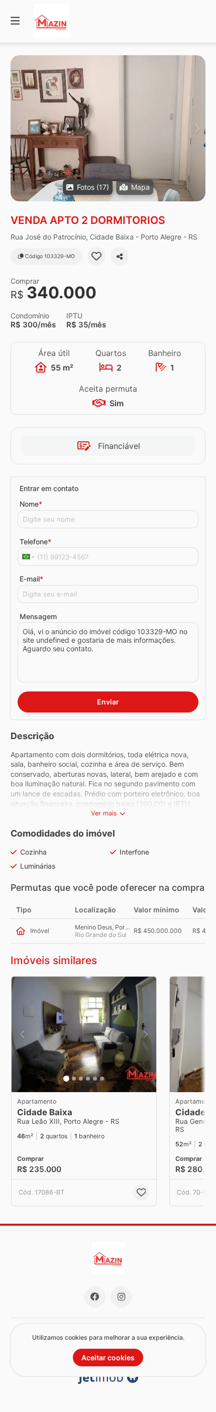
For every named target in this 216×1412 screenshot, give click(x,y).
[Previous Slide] (19, 128)
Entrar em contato (49, 488)
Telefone (35, 541)
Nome (31, 504)
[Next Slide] (197, 128)
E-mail (31, 578)
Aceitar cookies (108, 1357)
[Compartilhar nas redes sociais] (120, 256)
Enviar (108, 701)
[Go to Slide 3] (81, 1079)
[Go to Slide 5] (95, 1079)
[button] (108, 128)
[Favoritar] (96, 256)
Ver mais (104, 813)
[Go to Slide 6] (102, 1079)
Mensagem (38, 616)
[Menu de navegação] (15, 21)
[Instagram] (121, 1297)
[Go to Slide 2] (74, 1079)
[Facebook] (94, 1297)
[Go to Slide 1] (66, 1079)
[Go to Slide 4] (88, 1079)
